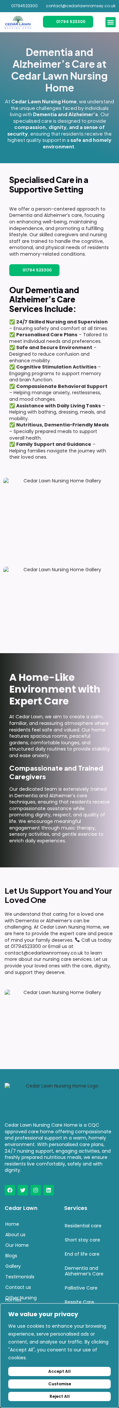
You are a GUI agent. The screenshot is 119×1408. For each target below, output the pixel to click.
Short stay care (82, 1240)
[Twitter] (23, 1190)
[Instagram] (35, 1190)
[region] (59, 1355)
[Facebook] (10, 1190)
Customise (59, 1384)
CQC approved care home (52, 1128)
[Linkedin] (48, 1190)
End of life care (82, 1254)
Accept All (59, 1371)
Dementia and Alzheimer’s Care (84, 1271)
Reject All (60, 1396)
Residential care (83, 1225)
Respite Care (79, 1302)
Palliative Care (81, 1288)
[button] (110, 22)
